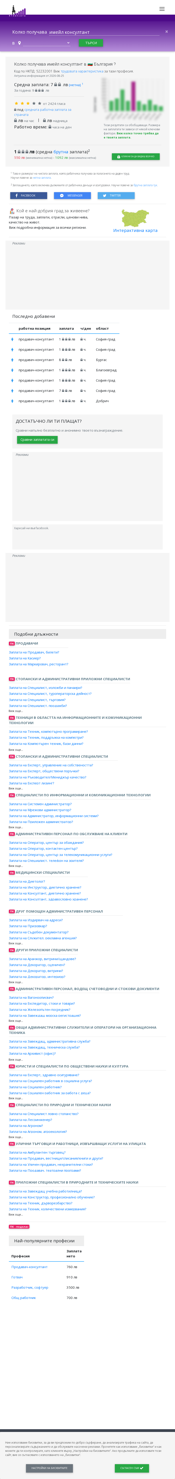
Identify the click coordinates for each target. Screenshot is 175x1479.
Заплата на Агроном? (26, 1125)
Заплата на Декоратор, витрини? (36, 970)
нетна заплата (42, 178)
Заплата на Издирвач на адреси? (36, 920)
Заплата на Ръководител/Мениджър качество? (47, 777)
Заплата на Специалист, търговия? (37, 699)
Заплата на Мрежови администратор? (40, 809)
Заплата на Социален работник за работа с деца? (50, 1093)
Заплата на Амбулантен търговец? (37, 1152)
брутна (61, 151)
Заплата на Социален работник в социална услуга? (50, 1080)
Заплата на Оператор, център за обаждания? (46, 842)
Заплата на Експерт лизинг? (31, 783)
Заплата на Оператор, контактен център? (43, 848)
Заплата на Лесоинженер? (30, 1119)
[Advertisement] (87, 278)
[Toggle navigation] (162, 9)
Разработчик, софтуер (29, 1287)
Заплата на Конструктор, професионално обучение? (52, 1197)
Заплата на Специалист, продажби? (38, 705)
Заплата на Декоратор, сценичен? (37, 964)
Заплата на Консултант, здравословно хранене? (48, 899)
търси (91, 42)
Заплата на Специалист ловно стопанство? (44, 1113)
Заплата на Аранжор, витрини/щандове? (42, 958)
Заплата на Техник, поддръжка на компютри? (46, 737)
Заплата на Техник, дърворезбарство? (40, 1203)
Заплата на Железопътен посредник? (39, 1009)
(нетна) (76, 84)
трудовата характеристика (82, 71)
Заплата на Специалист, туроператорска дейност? (50, 693)
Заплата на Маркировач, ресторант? (38, 664)
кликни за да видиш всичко (137, 156)
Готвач (17, 1277)
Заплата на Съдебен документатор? (39, 931)
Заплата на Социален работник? (35, 1086)
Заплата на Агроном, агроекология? (38, 1131)
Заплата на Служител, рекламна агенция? (43, 938)
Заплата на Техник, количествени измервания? (47, 1209)
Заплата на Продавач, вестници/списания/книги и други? (56, 1158)
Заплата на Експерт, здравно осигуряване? (44, 1075)
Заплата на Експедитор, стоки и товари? (42, 1003)
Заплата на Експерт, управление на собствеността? (51, 765)
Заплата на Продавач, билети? (34, 652)
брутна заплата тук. (146, 185)
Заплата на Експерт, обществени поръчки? (44, 771)
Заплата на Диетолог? (27, 881)
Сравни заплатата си (37, 439)
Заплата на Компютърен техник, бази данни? (46, 743)
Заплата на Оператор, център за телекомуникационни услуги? (60, 854)
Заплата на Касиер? (25, 658)
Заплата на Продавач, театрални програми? (45, 1170)
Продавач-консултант (29, 1266)
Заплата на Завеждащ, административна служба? (49, 1041)
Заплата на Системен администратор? (40, 803)
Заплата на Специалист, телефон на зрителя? (46, 860)
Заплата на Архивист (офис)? (32, 1053)
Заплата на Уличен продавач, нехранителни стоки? (51, 1164)
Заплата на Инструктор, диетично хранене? (45, 887)
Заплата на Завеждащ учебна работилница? (45, 1191)
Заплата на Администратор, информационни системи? (54, 815)
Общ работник (23, 1297)
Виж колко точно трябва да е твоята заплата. (131, 135)
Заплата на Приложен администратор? (41, 821)
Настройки (49, 1468)
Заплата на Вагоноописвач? (31, 997)
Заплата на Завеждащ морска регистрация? (45, 1015)
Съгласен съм (130, 1468)
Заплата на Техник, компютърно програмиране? (48, 731)
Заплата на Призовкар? (28, 926)
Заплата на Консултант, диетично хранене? (45, 893)
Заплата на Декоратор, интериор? (37, 976)
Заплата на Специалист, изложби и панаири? (45, 687)
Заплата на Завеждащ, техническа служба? (44, 1047)
